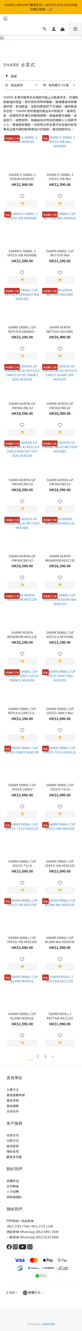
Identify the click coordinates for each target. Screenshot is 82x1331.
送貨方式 (13, 1135)
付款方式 (13, 1140)
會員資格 (13, 1100)
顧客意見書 (14, 1157)
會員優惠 (13, 1106)
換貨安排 (13, 1146)
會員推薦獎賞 (16, 1095)
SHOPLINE (49, 1324)
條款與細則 (14, 1197)
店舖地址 (13, 1180)
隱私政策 (13, 1151)
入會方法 (13, 1089)
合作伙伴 (13, 1111)
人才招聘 (13, 1191)
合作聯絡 (13, 1186)
